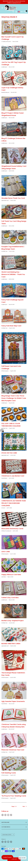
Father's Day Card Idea (10, 597)
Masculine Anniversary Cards (12, 529)
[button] (14, 859)
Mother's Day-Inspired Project (12, 621)
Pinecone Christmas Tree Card (12, 750)
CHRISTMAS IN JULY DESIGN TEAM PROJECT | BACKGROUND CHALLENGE (13, 503)
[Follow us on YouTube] (8, 815)
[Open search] (13, 12)
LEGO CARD (5, 552)
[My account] (16, 12)
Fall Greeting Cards (8, 773)
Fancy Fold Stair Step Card (11, 326)
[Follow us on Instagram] (5, 815)
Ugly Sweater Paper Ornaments (13, 701)
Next (24, 806)
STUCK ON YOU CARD (9, 453)
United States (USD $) (6, 834)
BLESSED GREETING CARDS (10, 644)
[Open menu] (2, 7)
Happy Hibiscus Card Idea (11, 574)
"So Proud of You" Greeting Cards (13, 796)
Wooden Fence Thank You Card (13, 198)
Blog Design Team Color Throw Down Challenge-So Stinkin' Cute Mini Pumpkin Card (13, 398)
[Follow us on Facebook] (2, 815)
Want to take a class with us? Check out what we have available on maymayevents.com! (14, 2)
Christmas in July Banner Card (12, 476)
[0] (25, 12)
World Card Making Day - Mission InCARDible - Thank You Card (13, 274)
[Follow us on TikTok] (11, 815)
